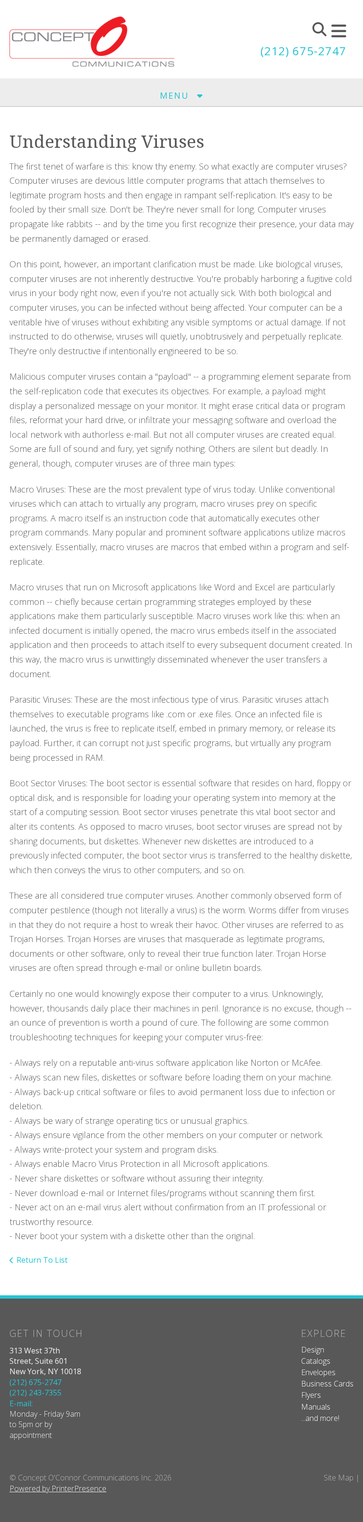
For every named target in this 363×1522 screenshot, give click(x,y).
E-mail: (21, 1403)
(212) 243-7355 (35, 1392)
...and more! (320, 1418)
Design (312, 1349)
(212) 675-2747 (303, 51)
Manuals (315, 1407)
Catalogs (315, 1361)
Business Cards (327, 1383)
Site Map (339, 1477)
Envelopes (318, 1372)
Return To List (42, 1260)
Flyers (311, 1395)
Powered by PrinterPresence (57, 1488)
